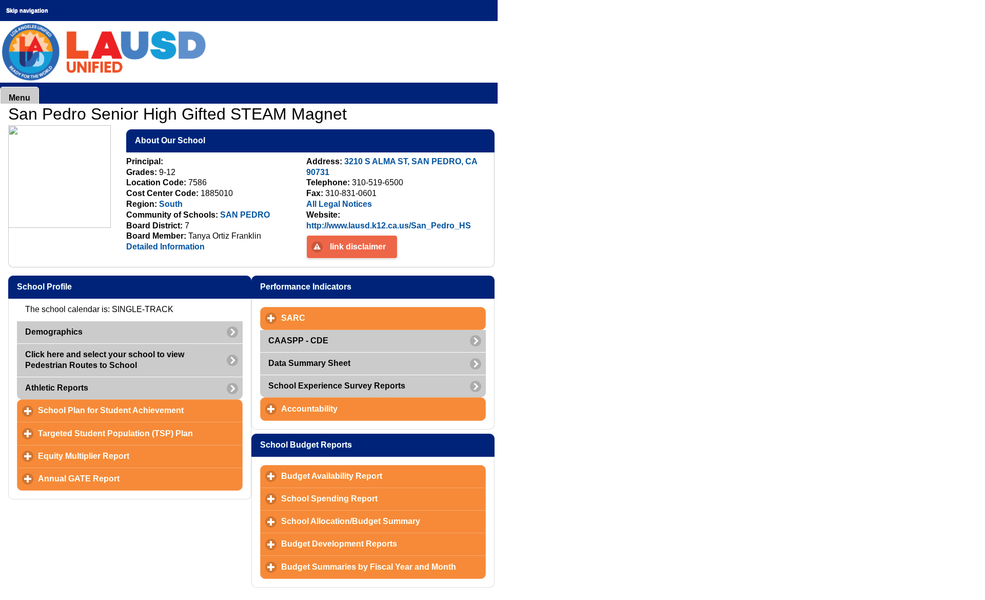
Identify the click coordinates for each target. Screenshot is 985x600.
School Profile (94, 286)
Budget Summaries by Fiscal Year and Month (383, 567)
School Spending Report (377, 498)
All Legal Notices (339, 204)
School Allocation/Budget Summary (383, 521)
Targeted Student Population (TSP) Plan (140, 433)
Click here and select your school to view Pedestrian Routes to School (104, 360)
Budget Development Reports (383, 543)
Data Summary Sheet (309, 363)
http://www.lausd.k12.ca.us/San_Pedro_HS (388, 225)
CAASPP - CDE (298, 340)
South (171, 204)
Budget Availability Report (379, 476)
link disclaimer (358, 246)
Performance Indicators (355, 286)
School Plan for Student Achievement (140, 410)
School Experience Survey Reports (336, 385)
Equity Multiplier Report (131, 456)
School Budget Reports (355, 444)
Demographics (54, 331)
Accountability (357, 408)
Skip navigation (27, 10)
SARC (341, 318)
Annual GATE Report (126, 478)
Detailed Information (165, 246)
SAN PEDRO (245, 214)
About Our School (219, 140)
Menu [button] (19, 97)
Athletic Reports (56, 387)
